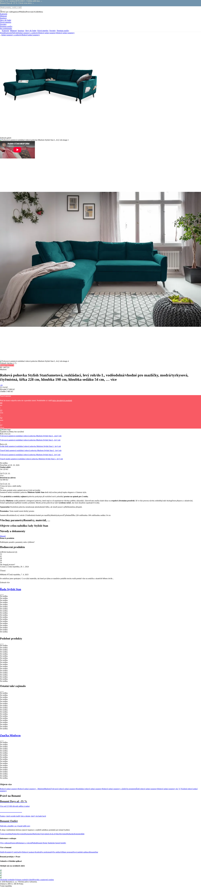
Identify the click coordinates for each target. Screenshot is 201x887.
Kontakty (8, 852)
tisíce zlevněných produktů (62, 401)
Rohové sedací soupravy (66, 33)
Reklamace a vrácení (24, 843)
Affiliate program (66, 852)
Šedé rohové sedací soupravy (146, 789)
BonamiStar (93, 852)
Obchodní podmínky (7, 880)
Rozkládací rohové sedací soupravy (89, 789)
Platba (34, 843)
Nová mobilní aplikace (81, 852)
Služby (2, 852)
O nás (14, 852)
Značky (19, 852)
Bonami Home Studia (44, 843)
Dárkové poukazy (28, 852)
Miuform (47, 789)
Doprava (13, 843)
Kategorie (8, 33)
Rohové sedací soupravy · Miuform (31, 789)
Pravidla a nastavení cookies (43, 880)
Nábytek (15, 33)
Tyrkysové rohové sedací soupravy (63, 789)
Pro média (56, 852)
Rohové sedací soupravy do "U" (169, 789)
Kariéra (37, 852)
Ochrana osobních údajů (24, 880)
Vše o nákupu (5, 843)
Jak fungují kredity (59, 843)
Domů (2, 33)
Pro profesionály (46, 852)
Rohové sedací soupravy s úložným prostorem (119, 789)
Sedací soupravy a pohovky (28, 33)
